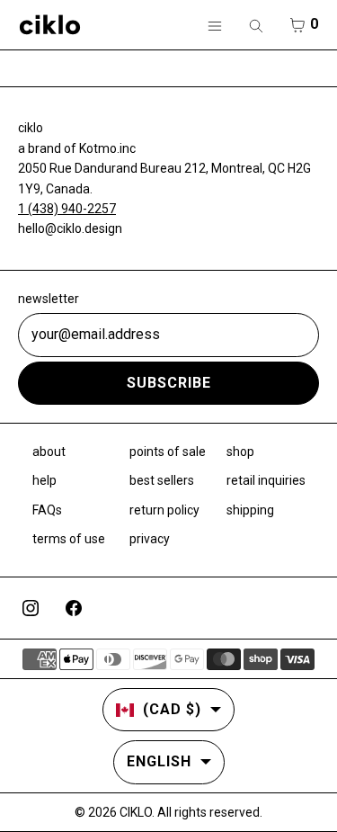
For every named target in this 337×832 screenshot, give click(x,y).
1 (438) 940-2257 (67, 208)
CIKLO (136, 812)
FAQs (47, 510)
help (44, 480)
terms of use (68, 539)
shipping (250, 510)
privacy (149, 539)
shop (240, 451)
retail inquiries (266, 480)
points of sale (167, 451)
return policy (164, 510)
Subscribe (169, 382)
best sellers (161, 480)
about (49, 451)
